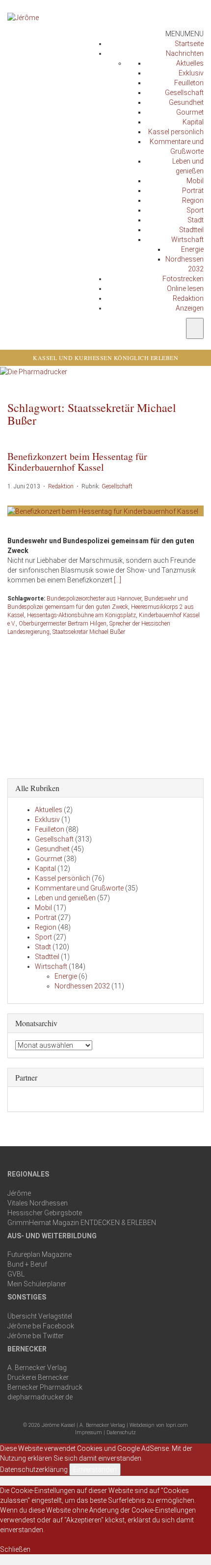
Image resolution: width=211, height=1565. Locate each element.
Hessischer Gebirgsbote (44, 1213)
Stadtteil (191, 230)
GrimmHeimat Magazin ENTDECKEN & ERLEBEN (81, 1223)
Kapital (193, 122)
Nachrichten (185, 53)
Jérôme (19, 1193)
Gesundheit (186, 102)
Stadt (195, 220)
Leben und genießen (65, 898)
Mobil (195, 181)
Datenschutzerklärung (34, 1469)
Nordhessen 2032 (82, 986)
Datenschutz (121, 1432)
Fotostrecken (183, 279)
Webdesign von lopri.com (159, 1425)
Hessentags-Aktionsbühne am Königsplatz (81, 615)
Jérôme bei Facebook (40, 1326)
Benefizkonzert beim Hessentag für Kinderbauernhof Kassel (77, 462)
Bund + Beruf (27, 1264)
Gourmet (190, 112)
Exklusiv (191, 73)
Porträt (193, 190)
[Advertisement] (105, 705)
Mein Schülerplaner (36, 1284)
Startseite (189, 44)
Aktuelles (190, 63)
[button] (184, 34)
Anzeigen (190, 308)
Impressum (88, 1432)
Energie (192, 249)
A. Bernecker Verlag (37, 1368)
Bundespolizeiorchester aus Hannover (94, 598)
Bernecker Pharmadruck (44, 1387)
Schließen (15, 1549)
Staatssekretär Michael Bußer (89, 631)
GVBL (16, 1274)
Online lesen (185, 288)
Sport (195, 210)
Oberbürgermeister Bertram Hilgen (62, 623)
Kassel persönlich (176, 132)
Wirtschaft (187, 239)
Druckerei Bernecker (38, 1377)
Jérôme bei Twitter (35, 1336)
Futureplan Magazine (39, 1254)
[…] (117, 580)
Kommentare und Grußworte (79, 888)
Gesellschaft (184, 92)
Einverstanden (95, 1469)
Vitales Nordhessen (37, 1203)
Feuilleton (189, 83)
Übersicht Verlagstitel (39, 1316)
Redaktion (188, 298)
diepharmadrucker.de (40, 1397)
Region (193, 200)
